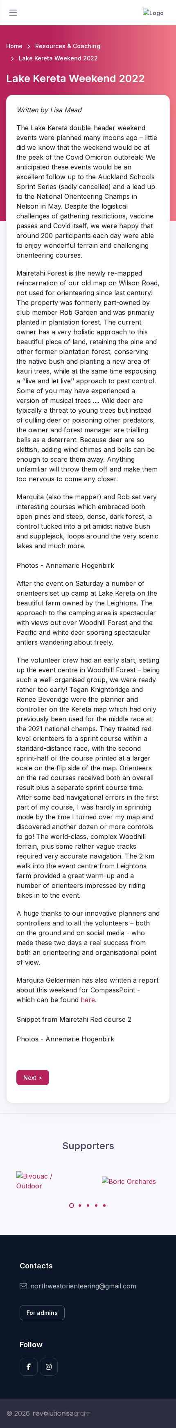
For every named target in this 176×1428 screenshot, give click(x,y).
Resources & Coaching (67, 45)
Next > (32, 1077)
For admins (42, 1312)
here (88, 1000)
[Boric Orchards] (129, 1181)
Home (14, 45)
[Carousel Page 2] (79, 1205)
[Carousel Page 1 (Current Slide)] (71, 1205)
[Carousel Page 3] (88, 1205)
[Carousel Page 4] (96, 1205)
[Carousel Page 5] (104, 1205)
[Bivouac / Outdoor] (47, 1181)
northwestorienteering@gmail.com (83, 1286)
